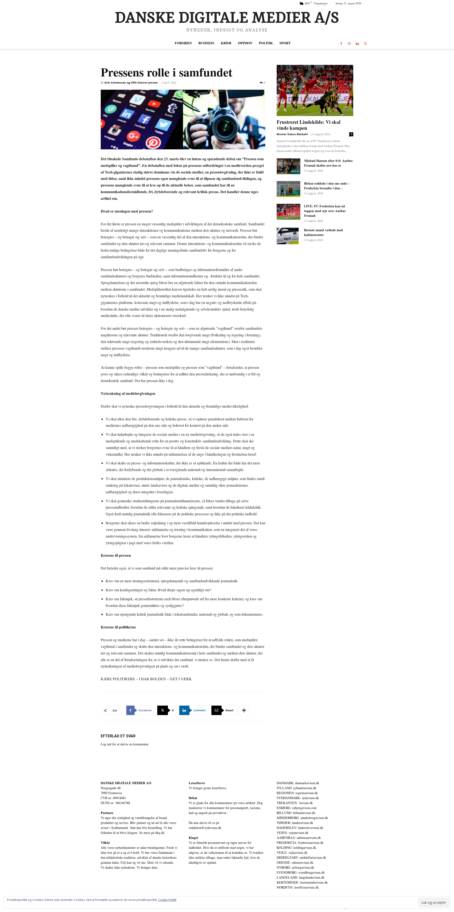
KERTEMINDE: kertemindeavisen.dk (302, 882)
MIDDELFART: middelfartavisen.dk (301, 857)
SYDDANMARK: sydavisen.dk (298, 798)
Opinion (245, 42)
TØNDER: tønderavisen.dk (295, 822)
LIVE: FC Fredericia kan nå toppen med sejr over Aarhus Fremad (324, 211)
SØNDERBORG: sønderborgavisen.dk (302, 817)
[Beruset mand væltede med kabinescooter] (288, 236)
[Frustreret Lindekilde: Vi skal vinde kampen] (315, 90)
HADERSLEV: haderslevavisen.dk (300, 827)
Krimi (226, 42)
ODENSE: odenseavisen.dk (295, 862)
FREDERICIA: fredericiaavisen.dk (300, 842)
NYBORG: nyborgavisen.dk (295, 867)
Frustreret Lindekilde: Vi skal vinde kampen (308, 124)
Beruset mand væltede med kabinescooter (323, 232)
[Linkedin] (357, 43)
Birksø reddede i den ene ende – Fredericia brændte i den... (326, 186)
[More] (244, 710)
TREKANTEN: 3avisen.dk (295, 803)
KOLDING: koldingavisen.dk (296, 847)
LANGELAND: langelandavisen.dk (300, 877)
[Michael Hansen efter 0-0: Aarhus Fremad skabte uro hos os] (288, 166)
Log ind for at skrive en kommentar (124, 744)
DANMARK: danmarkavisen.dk (298, 783)
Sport (285, 42)
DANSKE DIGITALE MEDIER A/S (126, 782)
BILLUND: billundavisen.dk (296, 812)
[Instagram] (349, 43)
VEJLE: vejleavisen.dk (292, 852)
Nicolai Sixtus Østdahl (292, 134)
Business (206, 42)
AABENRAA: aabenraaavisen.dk (299, 837)
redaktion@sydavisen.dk (205, 827)
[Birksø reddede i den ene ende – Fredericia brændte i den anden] (288, 189)
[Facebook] (341, 43)
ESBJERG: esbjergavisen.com (297, 807)
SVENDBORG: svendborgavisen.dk (301, 872)
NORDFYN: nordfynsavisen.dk (298, 887)
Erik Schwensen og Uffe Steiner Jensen (131, 82)
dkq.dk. (160, 832)
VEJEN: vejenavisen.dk (292, 832)
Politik (266, 42)
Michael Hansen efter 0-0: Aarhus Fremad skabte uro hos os (328, 163)
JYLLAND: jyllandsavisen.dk (296, 788)
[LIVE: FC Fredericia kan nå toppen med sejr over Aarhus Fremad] (288, 212)
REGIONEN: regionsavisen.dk (297, 793)
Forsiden (183, 42)
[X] (365, 43)
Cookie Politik (167, 900)
